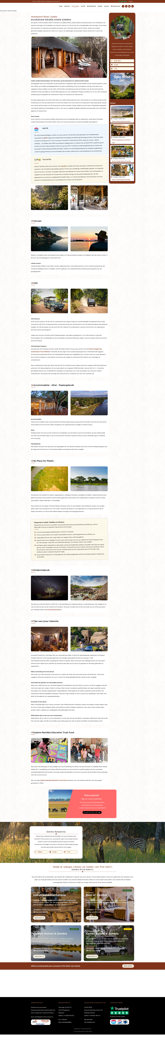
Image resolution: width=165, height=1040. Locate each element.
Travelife (63, 166)
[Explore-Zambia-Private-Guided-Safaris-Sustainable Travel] (49, 197)
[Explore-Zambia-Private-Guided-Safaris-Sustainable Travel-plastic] (49, 478)
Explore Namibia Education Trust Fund (53, 780)
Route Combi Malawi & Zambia (121, 179)
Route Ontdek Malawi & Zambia (121, 161)
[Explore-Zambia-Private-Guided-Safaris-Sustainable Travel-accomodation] (49, 403)
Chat (115, 68)
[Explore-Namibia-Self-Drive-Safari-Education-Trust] (49, 750)
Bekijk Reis (38, 917)
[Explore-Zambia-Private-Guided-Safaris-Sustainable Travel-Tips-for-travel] (49, 639)
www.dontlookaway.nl (54, 609)
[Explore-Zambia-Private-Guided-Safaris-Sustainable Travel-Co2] (49, 301)
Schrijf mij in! (91, 812)
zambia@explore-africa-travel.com (52, 1)
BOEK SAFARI (128, 966)
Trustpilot (131, 1)
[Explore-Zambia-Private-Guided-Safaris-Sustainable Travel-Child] (49, 588)
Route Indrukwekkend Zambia (121, 121)
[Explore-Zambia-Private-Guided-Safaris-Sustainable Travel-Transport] (49, 239)
